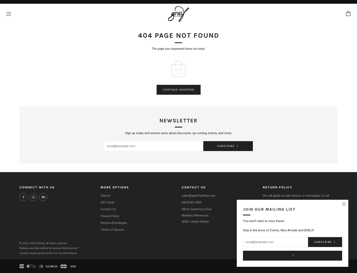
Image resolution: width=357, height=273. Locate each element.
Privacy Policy (110, 216)
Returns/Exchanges (114, 223)
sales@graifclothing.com (198, 195)
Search (105, 195)
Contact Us (108, 209)
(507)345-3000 (191, 202)
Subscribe (226, 146)
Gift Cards (107, 202)
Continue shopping (178, 89)
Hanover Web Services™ (65, 248)
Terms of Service (112, 230)
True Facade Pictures (65, 253)
